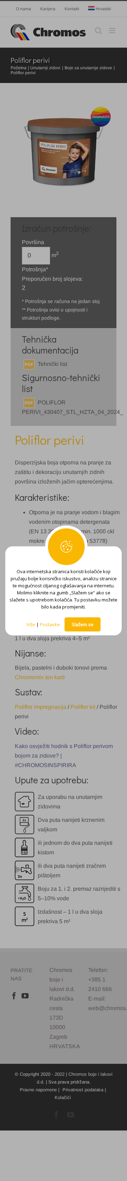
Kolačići (63, 1097)
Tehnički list (52, 364)
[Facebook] (14, 995)
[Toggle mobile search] (98, 30)
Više (30, 624)
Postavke (50, 624)
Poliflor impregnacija (40, 707)
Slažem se (82, 624)
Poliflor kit (83, 707)
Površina (33, 242)
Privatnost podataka (82, 1089)
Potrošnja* (35, 269)
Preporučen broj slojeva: (52, 279)
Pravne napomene (38, 1089)
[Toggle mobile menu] (112, 30)
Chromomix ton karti (40, 677)
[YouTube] (25, 995)
